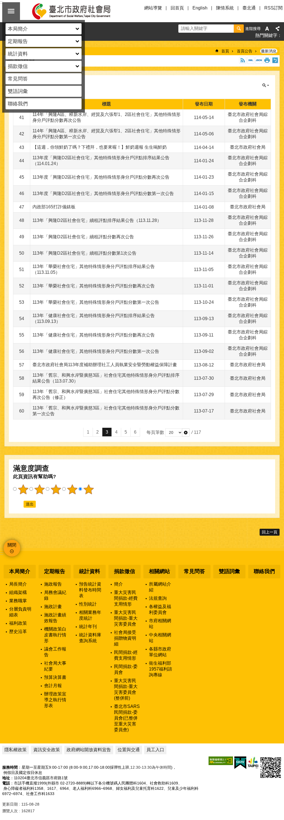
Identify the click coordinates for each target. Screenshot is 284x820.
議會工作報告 (55, 652)
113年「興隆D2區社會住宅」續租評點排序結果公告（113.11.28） (96, 220)
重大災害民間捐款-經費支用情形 (126, 598)
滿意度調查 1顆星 (23, 489)
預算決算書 (55, 677)
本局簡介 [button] (18, 29)
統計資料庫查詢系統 (90, 637)
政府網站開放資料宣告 (89, 749)
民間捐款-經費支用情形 (126, 655)
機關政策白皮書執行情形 (55, 635)
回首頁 (177, 8)
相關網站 (159, 571)
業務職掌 (18, 600)
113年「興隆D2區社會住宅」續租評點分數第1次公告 (84, 253)
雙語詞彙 (18, 91)
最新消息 (269, 51)
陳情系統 (225, 8)
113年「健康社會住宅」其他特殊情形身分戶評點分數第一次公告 (95, 351)
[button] (186, 432)
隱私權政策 (15, 749)
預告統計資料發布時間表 (90, 590)
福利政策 (18, 623)
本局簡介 (19, 571)
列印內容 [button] (267, 60)
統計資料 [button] (18, 54)
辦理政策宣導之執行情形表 (55, 700)
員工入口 (155, 749)
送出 (18, 504)
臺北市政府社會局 (77, 11)
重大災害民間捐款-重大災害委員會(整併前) (126, 689)
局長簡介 (18, 584)
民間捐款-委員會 (126, 669)
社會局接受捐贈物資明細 (125, 638)
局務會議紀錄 (55, 595)
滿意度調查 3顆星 (55, 489)
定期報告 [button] (18, 41)
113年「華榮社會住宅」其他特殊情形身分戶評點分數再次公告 (93, 286)
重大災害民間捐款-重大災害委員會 (126, 618)
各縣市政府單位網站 (160, 652)
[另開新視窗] (221, 760)
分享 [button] (277, 28)
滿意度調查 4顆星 (72, 489)
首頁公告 (244, 51)
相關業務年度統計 (90, 615)
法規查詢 (158, 598)
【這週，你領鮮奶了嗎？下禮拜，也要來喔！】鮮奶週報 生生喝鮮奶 (99, 147)
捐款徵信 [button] (18, 66)
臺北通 (249, 8)
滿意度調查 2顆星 (39, 489)
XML (250, 60)
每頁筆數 (155, 432)
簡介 (118, 584)
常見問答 (18, 79)
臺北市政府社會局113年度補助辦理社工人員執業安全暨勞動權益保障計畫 (104, 364)
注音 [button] (275, 60)
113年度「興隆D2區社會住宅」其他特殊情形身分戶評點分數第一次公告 (103, 193)
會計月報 (53, 685)
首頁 (225, 51)
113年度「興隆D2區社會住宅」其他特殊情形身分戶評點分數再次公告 (100, 177)
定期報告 (54, 571)
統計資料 (89, 571)
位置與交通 (129, 749)
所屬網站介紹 (160, 587)
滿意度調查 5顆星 (88, 489)
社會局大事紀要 (55, 666)
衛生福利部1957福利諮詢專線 (160, 669)
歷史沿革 (18, 631)
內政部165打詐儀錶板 (53, 206)
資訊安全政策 (46, 749)
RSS (242, 60)
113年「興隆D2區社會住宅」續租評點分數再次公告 (83, 236)
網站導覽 (153, 8)
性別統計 (88, 604)
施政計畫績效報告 (55, 618)
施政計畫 (53, 606)
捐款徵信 (124, 571)
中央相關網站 (160, 637)
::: (1, 553)
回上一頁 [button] (269, 532)
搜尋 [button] (239, 28)
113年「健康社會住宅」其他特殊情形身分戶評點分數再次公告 (93, 335)
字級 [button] (267, 28)
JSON (258, 60)
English (199, 8)
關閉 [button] (11, 11)
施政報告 (53, 584)
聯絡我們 (18, 104)
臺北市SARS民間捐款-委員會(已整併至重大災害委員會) (127, 718)
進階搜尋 (253, 28)
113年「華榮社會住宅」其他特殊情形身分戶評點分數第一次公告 (95, 302)
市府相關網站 (160, 623)
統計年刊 (88, 626)
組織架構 (18, 592)
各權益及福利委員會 (160, 609)
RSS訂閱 (273, 8)
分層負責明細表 (20, 612)
